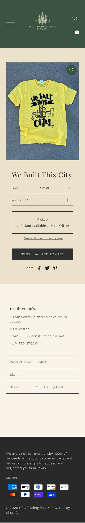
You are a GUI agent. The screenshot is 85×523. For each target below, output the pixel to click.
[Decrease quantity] (56, 198)
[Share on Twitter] (47, 267)
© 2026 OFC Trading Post (26, 508)
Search (11, 477)
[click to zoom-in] (71, 70)
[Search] (75, 17)
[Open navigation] (12, 24)
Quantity (20, 199)
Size (15, 188)
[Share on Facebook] (39, 267)
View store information (43, 238)
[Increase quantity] (67, 198)
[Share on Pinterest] (55, 267)
